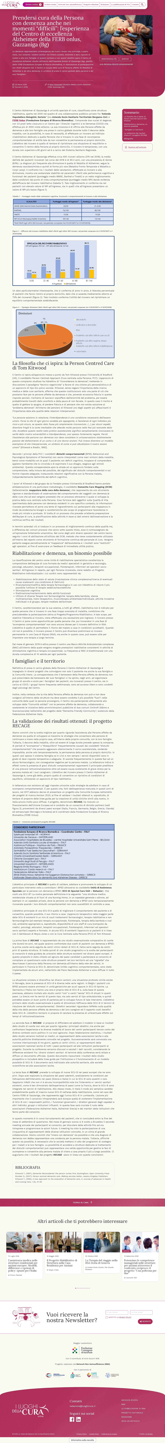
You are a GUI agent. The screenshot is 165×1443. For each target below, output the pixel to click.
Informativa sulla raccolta (82, 1440)
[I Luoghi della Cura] (11, 4)
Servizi (125, 59)
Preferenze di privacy (109, 1434)
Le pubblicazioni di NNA (120, 4)
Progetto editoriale (91, 4)
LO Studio (149, 1434)
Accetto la (120, 1317)
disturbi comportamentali (122, 64)
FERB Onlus (18, 120)
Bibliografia (128, 139)
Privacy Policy (125, 1317)
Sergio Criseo (54, 1270)
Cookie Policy (94, 1434)
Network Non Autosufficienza (70, 4)
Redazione (105, 4)
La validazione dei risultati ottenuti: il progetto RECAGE (135, 134)
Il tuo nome (113, 1312)
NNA (123, 1404)
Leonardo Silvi (131, 1278)
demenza (107, 64)
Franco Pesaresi (16, 1275)
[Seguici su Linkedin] (78, 1419)
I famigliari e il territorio (133, 130)
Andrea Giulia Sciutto (95, 1267)
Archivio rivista (50, 4)
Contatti (135, 4)
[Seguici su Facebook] (72, 1419)
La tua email (137, 1312)
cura (101, 64)
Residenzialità (109, 59)
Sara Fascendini (56, 85)
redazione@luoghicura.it (82, 1406)
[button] (75, 1288)
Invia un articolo (130, 1421)
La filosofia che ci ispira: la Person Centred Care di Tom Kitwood (135, 119)
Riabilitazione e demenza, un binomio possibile (135, 125)
